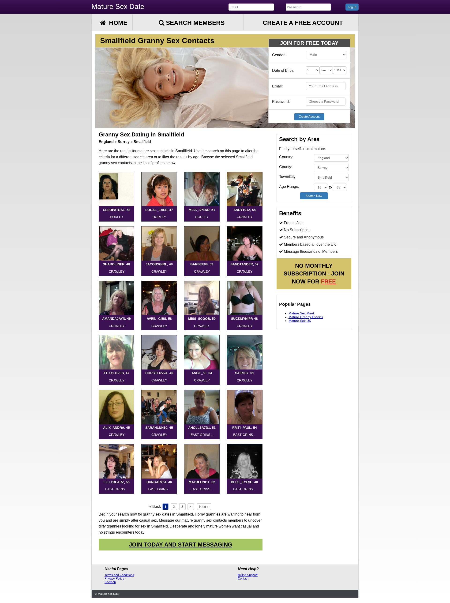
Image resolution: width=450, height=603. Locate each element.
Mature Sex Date (117, 6)
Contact (243, 578)
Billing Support (248, 575)
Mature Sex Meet (301, 313)
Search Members (194, 22)
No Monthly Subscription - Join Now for (314, 274)
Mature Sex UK (300, 321)
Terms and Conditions (119, 575)
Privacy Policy (114, 578)
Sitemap (110, 582)
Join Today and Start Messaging (180, 544)
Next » (204, 507)
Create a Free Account (303, 22)
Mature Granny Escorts (306, 317)
